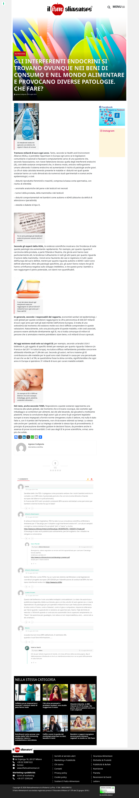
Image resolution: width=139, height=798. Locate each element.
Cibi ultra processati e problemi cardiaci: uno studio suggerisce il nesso (55, 705)
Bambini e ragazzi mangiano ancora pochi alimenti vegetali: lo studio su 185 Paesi (82, 736)
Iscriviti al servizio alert (65, 756)
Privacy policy (60, 772)
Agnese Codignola (20, 94)
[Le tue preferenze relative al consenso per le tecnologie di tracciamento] (3, 3)
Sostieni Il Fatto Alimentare (66, 781)
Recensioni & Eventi (102, 777)
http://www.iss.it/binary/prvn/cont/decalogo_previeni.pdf (50, 557)
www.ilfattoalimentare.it (28, 768)
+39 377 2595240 (25, 778)
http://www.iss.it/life (54, 582)
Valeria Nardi (36, 647)
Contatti (58, 768)
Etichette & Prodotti (102, 760)
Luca (27, 486)
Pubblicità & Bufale (102, 764)
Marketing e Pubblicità (64, 760)
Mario (40, 650)
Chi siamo (58, 764)
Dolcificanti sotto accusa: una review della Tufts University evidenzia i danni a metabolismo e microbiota (27, 737)
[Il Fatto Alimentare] (69, 8)
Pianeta (96, 772)
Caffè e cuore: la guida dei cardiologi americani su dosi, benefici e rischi (54, 736)
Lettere (96, 781)
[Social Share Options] (102, 154)
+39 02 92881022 (25, 762)
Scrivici (20, 765)
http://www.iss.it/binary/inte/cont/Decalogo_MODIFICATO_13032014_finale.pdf (54, 529)
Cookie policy (60, 777)
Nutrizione (98, 768)
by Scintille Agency (106, 795)
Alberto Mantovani (44, 547)
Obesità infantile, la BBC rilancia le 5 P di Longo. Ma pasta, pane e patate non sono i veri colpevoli (82, 707)
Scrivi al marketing (25, 775)
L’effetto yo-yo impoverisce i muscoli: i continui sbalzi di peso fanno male (26, 705)
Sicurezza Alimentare (102, 756)
